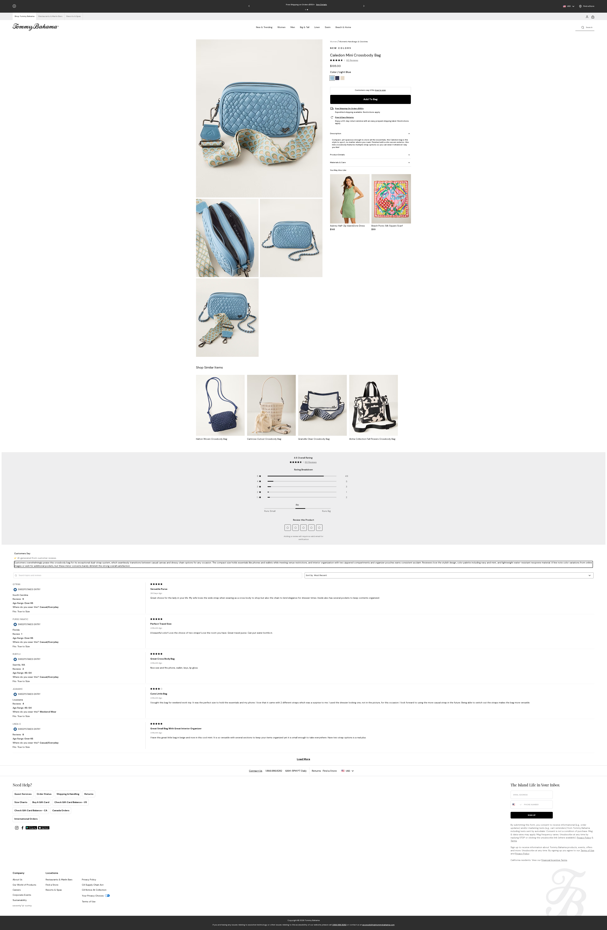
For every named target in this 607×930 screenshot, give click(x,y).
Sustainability (20, 900)
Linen (317, 27)
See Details (321, 4)
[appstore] (44, 827)
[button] (305, 9)
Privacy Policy (584, 837)
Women (281, 27)
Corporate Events (22, 894)
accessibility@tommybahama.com (378, 925)
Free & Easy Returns (344, 117)
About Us (17, 879)
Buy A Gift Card (40, 802)
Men (293, 27)
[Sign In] (587, 16)
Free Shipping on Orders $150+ (349, 108)
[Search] (584, 27)
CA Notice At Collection (94, 889)
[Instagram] (17, 827)
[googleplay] (32, 827)
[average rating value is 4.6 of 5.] (337, 60)
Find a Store (52, 884)
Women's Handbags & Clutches (353, 41)
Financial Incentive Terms (554, 860)
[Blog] (22, 905)
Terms (514, 840)
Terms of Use (587, 850)
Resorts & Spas (54, 889)
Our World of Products (24, 884)
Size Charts (20, 802)
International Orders (26, 818)
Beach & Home (343, 27)
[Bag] (593, 16)
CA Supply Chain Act (93, 884)
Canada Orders (60, 810)
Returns (88, 794)
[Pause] (14, 6)
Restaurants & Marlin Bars (59, 879)
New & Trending (264, 27)
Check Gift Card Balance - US (70, 802)
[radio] (332, 78)
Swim (328, 27)
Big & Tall (304, 27)
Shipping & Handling (68, 794)
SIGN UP (532, 815)
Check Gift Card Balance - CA (30, 810)
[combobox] (516, 805)
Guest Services (23, 794)
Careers (17, 889)
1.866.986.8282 (339, 925)
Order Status (44, 794)
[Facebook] (23, 827)
